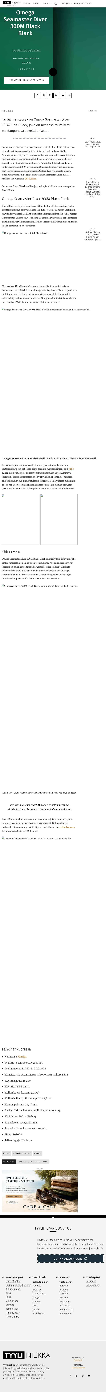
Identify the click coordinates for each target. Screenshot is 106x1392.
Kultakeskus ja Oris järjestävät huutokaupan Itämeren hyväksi (92, 236)
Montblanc (65, 1301)
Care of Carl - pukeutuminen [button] (40, 1279)
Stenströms (65, 1313)
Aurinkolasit (39, 1313)
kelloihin (21, 1368)
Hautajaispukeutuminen (18, 1285)
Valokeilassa (41, 1162)
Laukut (36, 1309)
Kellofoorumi (93, 1285)
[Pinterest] (50, 95)
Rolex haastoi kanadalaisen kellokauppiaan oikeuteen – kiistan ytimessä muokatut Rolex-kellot (93, 189)
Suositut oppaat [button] (14, 1277)
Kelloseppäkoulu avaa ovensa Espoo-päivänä (92, 144)
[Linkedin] (62, 95)
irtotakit (37, 1289)
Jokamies (91, 1281)
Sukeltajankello (25, 1162)
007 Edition (31, 178)
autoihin (30, 1368)
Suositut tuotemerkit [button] (65, 1279)
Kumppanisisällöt (22, 1153)
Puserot (37, 1301)
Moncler (63, 1297)
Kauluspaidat (39, 1293)
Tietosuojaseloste (78, 1367)
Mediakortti (78, 1360)
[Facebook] (37, 95)
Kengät (36, 1297)
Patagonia (64, 1305)
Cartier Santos (13, 1281)
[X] (43, 95)
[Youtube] (88, 1376)
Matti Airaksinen (32, 59)
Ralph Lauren (66, 1309)
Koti (4, 111)
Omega (22, 1056)
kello (71, 468)
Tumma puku (12, 1316)
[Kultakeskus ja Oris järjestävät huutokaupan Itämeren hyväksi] (92, 215)
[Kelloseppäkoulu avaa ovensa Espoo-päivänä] (92, 124)
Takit (35, 1305)
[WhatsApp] (56, 95)
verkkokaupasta (67, 827)
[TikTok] (82, 1376)
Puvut (36, 1285)
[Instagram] (76, 1376)
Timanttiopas (13, 1312)
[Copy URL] (69, 95)
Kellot (10, 111)
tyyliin (46, 1368)
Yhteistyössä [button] (93, 1277)
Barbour (63, 1285)
